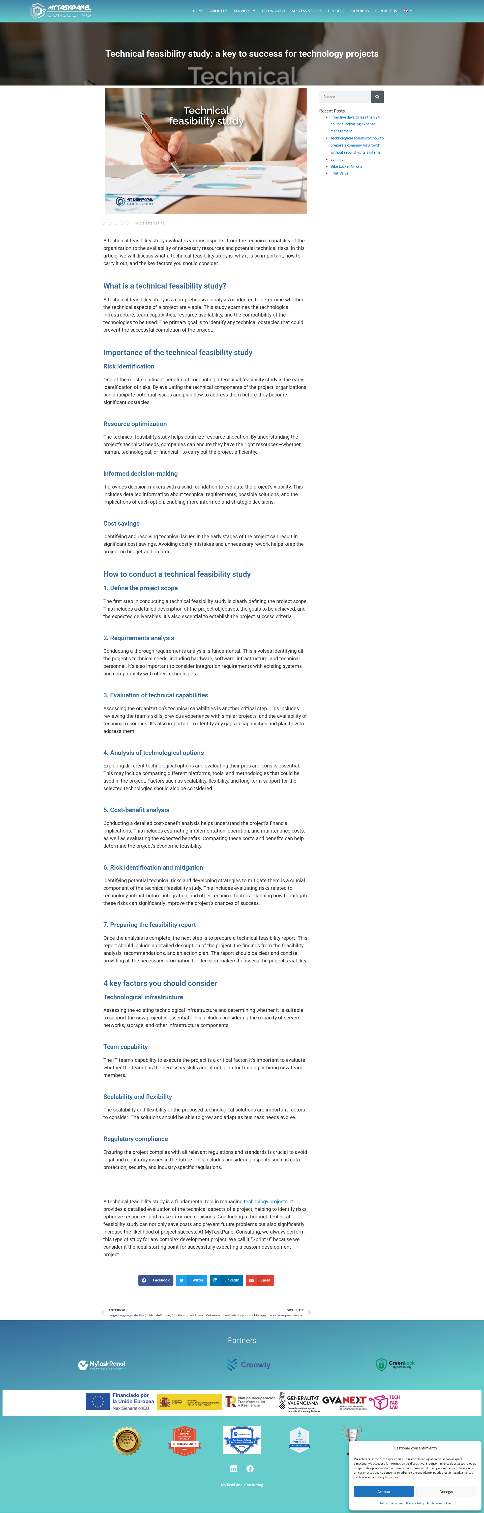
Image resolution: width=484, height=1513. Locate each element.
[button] (156, 1280)
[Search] (377, 97)
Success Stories (307, 11)
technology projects (266, 1201)
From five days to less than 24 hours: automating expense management (355, 124)
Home (198, 11)
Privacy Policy (415, 1503)
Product (336, 11)
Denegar (446, 1491)
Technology (273, 11)
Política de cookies (391, 1503)
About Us (219, 11)
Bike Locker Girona (346, 166)
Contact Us (386, 11)
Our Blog (360, 11)
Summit (336, 159)
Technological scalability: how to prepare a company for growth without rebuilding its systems (357, 145)
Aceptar (384, 1491)
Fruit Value (339, 173)
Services (242, 11)
